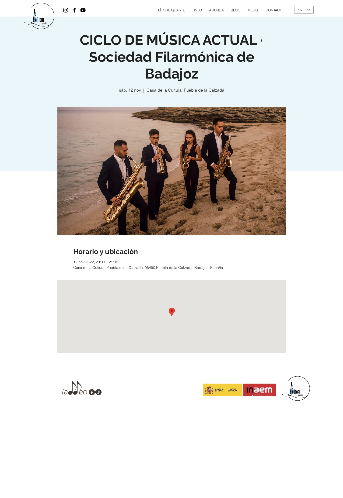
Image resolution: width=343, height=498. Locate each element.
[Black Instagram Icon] (66, 10)
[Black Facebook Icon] (74, 10)
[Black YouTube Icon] (83, 10)
